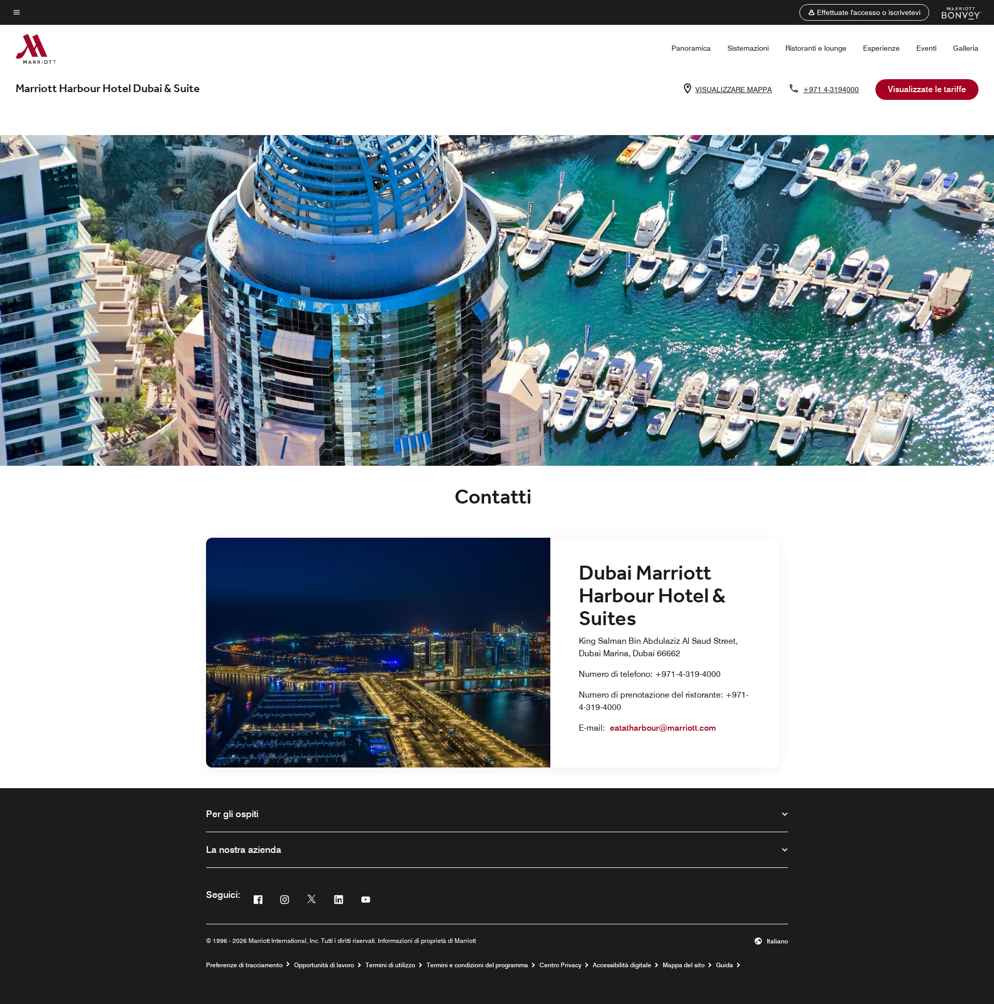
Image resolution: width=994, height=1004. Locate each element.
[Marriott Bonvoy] (955, 12)
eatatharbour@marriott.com (663, 728)
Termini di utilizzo (390, 965)
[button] (864, 12)
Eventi (926, 48)
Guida (724, 965)
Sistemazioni (748, 48)
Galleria (965, 48)
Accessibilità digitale (622, 965)
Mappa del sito (684, 965)
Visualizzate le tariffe (927, 89)
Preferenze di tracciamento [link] (244, 965)
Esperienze (881, 48)
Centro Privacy (560, 965)
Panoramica (691, 48)
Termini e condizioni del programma (477, 965)
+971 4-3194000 (831, 89)
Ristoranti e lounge (815, 48)
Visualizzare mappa (733, 89)
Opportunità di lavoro (324, 965)
